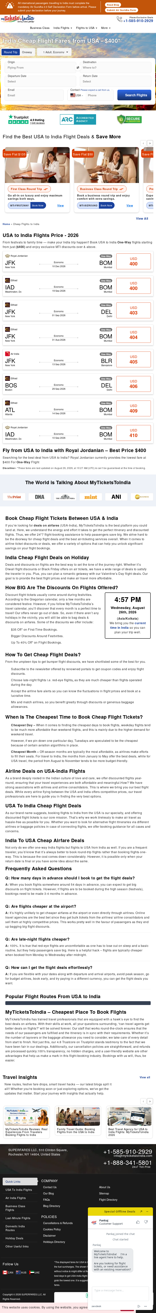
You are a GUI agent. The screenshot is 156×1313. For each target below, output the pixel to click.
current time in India (128, 625)
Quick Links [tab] (13, 1181)
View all (145, 1077)
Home (6, 224)
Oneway (27, 52)
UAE (37, 1272)
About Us (104, 1187)
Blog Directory (51, 1206)
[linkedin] (42, 1264)
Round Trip (10, 52)
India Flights (61, 28)
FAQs (46, 1199)
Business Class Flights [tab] (15, 1208)
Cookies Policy (52, 1229)
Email (11, 89)
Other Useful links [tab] (17, 1246)
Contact (90, 89)
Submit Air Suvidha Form (121, 10)
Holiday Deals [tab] (14, 1238)
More (105, 28)
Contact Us (50, 1187)
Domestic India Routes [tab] (15, 1228)
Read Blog (113, 4)
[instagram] (36, 1264)
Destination (89, 62)
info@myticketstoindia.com (133, 1155)
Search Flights (136, 95)
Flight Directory (108, 1199)
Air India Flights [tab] (16, 1198)
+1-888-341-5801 (127, 1162)
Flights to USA (86, 28)
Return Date (90, 75)
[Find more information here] (120, 1258)
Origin (11, 62)
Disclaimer (49, 1235)
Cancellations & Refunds (58, 1223)
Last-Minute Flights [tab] (18, 1218)
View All (142, 218)
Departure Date (17, 75)
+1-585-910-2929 (127, 1151)
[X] (30, 1264)
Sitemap (104, 1193)
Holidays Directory (54, 1242)
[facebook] (25, 1264)
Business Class (40, 28)
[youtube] (47, 1264)
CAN (10, 1272)
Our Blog (48, 1193)
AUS (24, 1272)
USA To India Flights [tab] (19, 1190)
